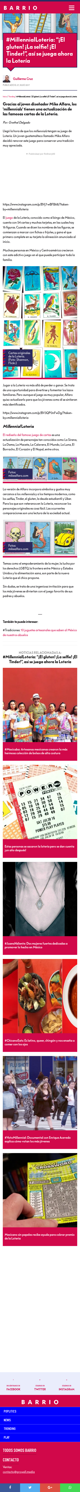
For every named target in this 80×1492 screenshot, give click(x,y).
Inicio (5, 97)
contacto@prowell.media (19, 1472)
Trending (11, 97)
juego (9, 217)
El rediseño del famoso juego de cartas (27, 435)
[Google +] (50, 1487)
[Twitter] (30, 1487)
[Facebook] (10, 1487)
